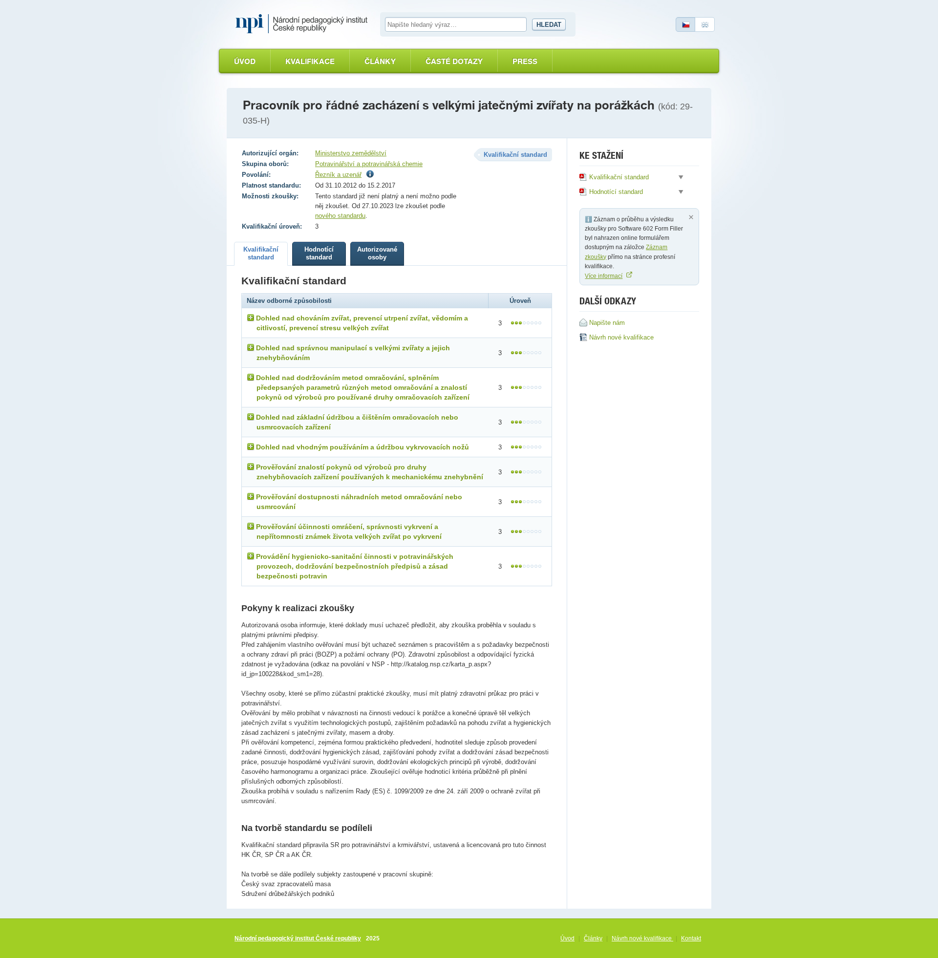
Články (380, 61)
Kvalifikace (310, 61)
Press (524, 61)
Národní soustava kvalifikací (303, 24)
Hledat (548, 24)
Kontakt (691, 938)
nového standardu (340, 215)
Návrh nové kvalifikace (642, 938)
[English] (705, 24)
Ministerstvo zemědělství (350, 153)
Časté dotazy (454, 61)
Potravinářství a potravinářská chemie (369, 164)
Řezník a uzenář (338, 174)
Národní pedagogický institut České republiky (297, 938)
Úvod (245, 61)
